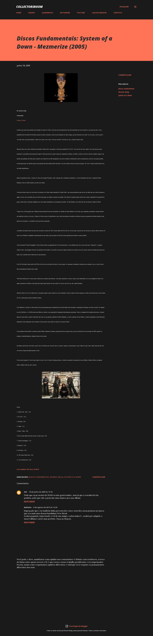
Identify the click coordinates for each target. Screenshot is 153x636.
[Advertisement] (57, 588)
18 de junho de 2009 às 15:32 (41, 492)
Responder (29, 501)
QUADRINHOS (47, 13)
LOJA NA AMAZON (99, 13)
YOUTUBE (81, 13)
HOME (18, 13)
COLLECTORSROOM (29, 7)
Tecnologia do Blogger (78, 626)
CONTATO (118, 13)
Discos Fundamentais (126, 89)
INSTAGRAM (65, 13)
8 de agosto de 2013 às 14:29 (45, 507)
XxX (25, 492)
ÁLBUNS (31, 13)
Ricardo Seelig (123, 92)
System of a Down (125, 95)
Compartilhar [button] (124, 75)
